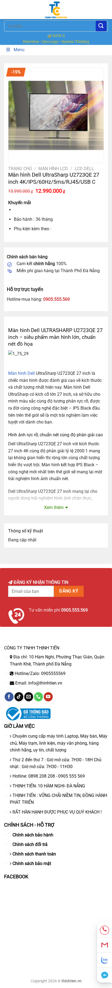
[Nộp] (101, 26)
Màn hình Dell (21, 373)
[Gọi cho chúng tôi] (38, 696)
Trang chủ (20, 168)
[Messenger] (104, 975)
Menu (19, 49)
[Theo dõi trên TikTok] (18, 696)
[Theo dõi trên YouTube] (48, 696)
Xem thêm (54, 507)
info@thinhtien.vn (45, 683)
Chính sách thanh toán (34, 854)
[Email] (104, 945)
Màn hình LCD (53, 168)
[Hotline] (104, 930)
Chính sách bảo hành (33, 834)
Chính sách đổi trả (30, 844)
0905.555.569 (56, 299)
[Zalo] (104, 960)
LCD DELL (84, 168)
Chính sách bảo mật (32, 863)
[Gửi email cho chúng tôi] (28, 696)
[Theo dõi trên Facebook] (9, 696)
